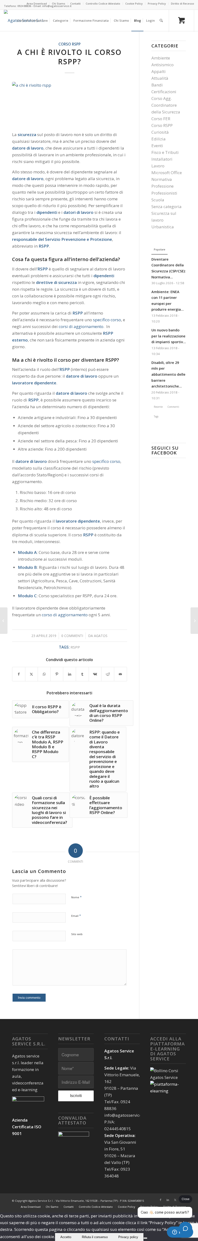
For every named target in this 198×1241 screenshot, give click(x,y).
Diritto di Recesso (182, 3)
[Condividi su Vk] (95, 674)
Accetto (65, 1237)
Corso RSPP (69, 44)
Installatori (161, 159)
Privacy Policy (157, 3)
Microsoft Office (166, 172)
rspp (75, 647)
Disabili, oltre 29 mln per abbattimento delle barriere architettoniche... (168, 374)
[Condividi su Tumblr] (82, 674)
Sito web (77, 934)
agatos (100, 635)
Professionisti (164, 193)
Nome (76, 897)
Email (76, 915)
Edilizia (158, 139)
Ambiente (160, 58)
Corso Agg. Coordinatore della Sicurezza (165, 105)
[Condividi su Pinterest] (57, 674)
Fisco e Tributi (165, 152)
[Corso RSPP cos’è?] (3, 620)
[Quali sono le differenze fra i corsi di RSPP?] (194, 620)
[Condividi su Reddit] (107, 674)
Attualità (159, 78)
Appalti (158, 71)
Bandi (157, 85)
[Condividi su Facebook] (18, 674)
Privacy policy (128, 1237)
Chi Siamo (58, 3)
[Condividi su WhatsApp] (44, 674)
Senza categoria (166, 206)
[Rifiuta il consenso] (145, 1238)
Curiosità (160, 132)
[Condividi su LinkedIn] (69, 674)
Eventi (157, 145)
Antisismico (162, 64)
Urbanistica (162, 227)
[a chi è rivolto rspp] (69, 103)
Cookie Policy (134, 3)
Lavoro (157, 166)
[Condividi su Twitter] (31, 674)
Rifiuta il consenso (95, 1237)
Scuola (157, 200)
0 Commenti (72, 635)
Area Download (37, 3)
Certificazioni (163, 91)
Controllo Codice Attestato (103, 3)
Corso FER (160, 118)
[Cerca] (161, 20)
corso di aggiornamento (65, 614)
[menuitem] (37, 3)
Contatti (75, 3)
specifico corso (107, 319)
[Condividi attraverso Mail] (120, 674)
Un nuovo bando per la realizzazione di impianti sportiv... (168, 336)
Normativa (161, 179)
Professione (162, 186)
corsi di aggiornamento (81, 326)
